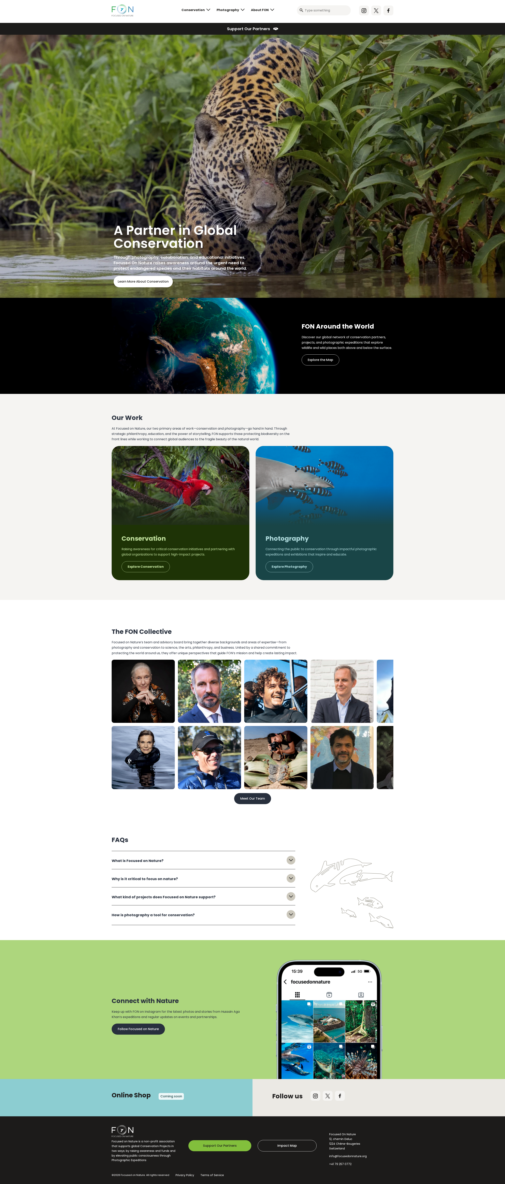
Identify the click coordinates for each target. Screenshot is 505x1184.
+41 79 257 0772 (340, 1164)
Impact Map (287, 1145)
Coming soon (171, 1096)
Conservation (193, 10)
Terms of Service (212, 1175)
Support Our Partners (248, 29)
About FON (260, 10)
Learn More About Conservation (143, 281)
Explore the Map (320, 360)
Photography (228, 10)
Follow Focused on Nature (138, 1029)
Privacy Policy (185, 1175)
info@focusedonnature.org (348, 1156)
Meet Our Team (252, 798)
